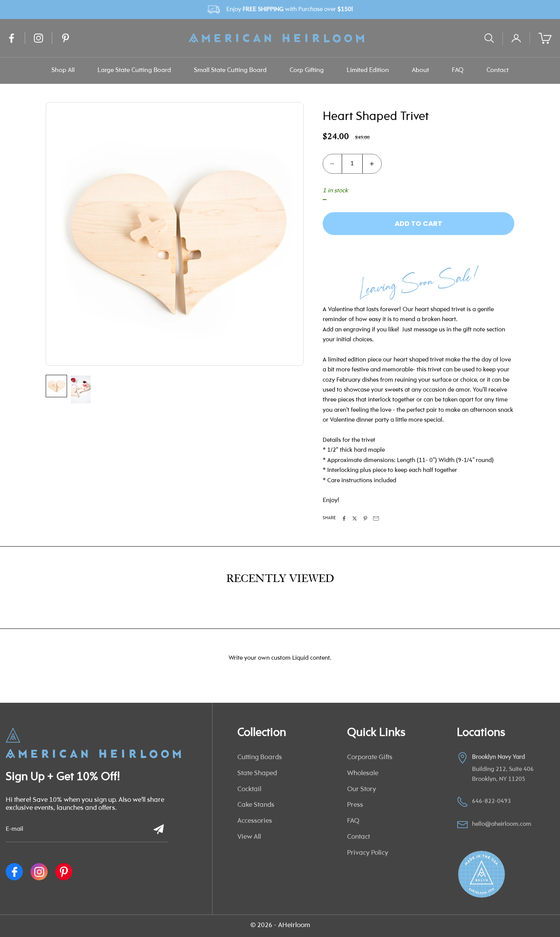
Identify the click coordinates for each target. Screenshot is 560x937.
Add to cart (418, 223)
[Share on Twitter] (355, 518)
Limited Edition (368, 70)
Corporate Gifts (369, 757)
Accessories (254, 821)
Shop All (63, 70)
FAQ (458, 70)
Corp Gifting (307, 70)
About (420, 70)
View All (249, 837)
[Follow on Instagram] (38, 38)
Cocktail (249, 789)
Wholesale (362, 773)
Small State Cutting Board (230, 70)
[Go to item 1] (56, 386)
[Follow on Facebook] (11, 38)
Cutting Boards (259, 757)
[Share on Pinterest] (365, 518)
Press (355, 805)
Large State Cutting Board (134, 70)
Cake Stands (255, 805)
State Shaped (257, 773)
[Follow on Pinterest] (65, 38)
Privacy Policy (367, 853)
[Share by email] (376, 518)
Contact (497, 70)
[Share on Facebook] (344, 518)
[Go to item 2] (80, 389)
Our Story (361, 789)
